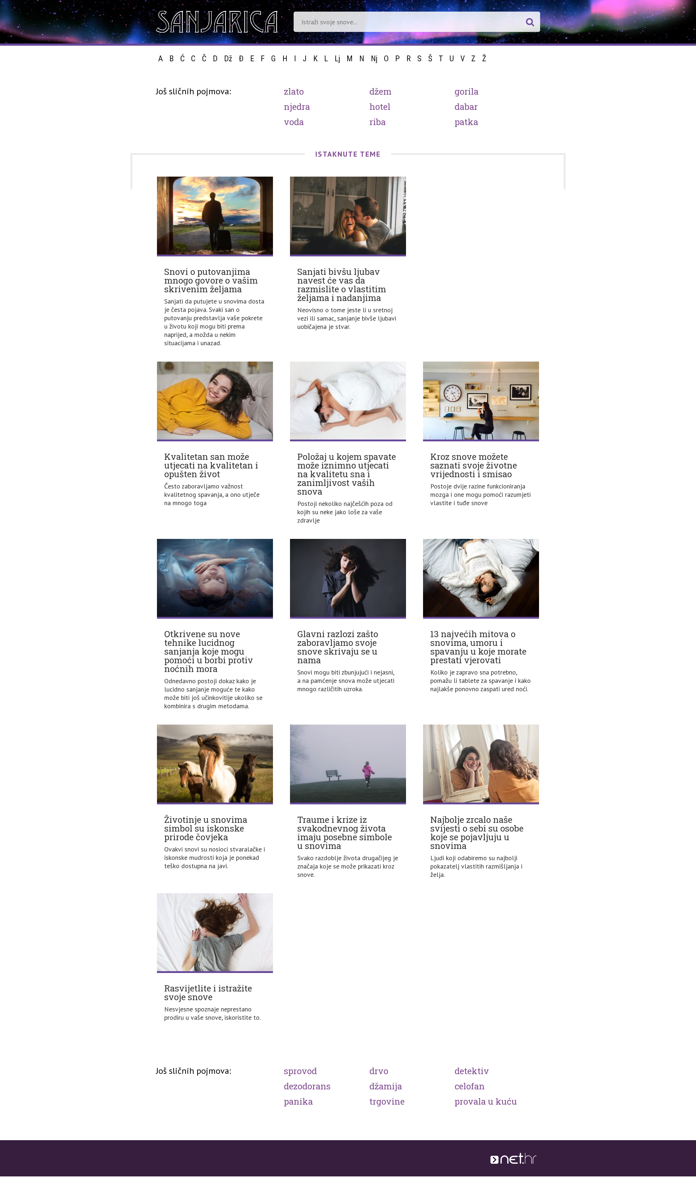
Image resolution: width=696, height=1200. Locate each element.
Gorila (466, 91)
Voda (294, 122)
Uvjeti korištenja (248, 1179)
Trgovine (387, 1101)
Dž (228, 58)
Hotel (379, 106)
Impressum (320, 1179)
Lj (337, 58)
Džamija (385, 1086)
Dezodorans (307, 1086)
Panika (298, 1101)
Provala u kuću (486, 1101)
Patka (466, 122)
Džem (380, 91)
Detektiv (472, 1071)
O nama (214, 1179)
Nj (374, 58)
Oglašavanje (287, 1179)
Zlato (294, 91)
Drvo (378, 1071)
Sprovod (300, 1071)
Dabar (466, 106)
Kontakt (348, 1179)
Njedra (297, 106)
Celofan (470, 1086)
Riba (377, 122)
